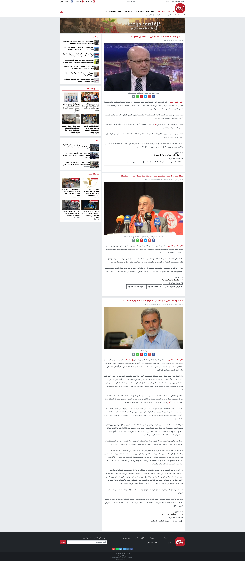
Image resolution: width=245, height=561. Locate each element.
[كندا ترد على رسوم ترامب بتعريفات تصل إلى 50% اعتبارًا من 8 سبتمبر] (96, 80)
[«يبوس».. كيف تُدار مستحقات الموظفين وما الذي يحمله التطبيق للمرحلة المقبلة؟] (90, 183)
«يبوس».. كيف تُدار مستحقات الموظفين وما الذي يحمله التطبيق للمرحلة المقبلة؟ (91, 192)
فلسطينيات (161, 11)
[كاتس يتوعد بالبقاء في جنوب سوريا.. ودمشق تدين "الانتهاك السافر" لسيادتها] (96, 68)
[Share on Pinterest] (141, 96)
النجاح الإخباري (180, 8)
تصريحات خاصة (93, 174)
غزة (127, 161)
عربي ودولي (128, 11)
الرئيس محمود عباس (173, 286)
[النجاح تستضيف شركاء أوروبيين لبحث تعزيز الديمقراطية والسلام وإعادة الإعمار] (90, 119)
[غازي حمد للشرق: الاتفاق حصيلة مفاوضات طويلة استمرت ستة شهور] (71, 205)
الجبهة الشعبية (154, 286)
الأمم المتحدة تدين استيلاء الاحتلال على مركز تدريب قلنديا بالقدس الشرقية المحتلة (79, 49)
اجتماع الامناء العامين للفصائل (155, 161)
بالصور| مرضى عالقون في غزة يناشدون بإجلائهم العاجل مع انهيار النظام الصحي (76, 163)
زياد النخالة (177, 521)
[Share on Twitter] (145, 96)
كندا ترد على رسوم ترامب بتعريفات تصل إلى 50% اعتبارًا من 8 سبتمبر (79, 80)
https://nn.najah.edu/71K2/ (172, 155)
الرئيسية (183, 15)
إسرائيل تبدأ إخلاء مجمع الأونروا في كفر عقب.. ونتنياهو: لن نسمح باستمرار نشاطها (78, 42)
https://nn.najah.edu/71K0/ (172, 280)
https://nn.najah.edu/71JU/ (172, 514)
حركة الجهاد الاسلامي (160, 521)
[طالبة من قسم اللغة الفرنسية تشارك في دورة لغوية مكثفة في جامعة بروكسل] (90, 97)
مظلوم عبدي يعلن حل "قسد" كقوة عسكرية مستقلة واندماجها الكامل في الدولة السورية (78, 61)
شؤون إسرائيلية (139, 11)
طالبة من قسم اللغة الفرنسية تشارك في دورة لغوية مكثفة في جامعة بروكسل (90, 107)
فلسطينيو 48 (150, 11)
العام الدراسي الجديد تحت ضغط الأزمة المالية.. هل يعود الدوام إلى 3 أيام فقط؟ (71, 192)
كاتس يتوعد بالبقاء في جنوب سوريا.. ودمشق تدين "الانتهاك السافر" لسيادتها (79, 68)
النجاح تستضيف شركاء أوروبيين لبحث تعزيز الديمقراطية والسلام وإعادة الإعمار (91, 129)
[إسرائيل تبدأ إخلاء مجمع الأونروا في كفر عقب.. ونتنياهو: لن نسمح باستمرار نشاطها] (96, 42)
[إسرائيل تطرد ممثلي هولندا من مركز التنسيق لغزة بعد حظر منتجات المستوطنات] (96, 55)
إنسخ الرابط (155, 155)
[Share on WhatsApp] (137, 96)
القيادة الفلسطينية (136, 286)
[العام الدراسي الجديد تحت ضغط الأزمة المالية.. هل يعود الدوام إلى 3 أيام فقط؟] (71, 183)
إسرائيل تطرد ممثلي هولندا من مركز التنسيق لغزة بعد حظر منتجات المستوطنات (78, 55)
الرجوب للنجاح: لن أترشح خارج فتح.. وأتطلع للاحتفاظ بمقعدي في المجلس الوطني (90, 214)
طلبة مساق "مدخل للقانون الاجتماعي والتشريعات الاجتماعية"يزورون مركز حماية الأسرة (71, 129)
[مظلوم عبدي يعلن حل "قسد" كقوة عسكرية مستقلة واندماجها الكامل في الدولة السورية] (96, 61)
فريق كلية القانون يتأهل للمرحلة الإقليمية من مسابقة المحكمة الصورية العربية (71, 107)
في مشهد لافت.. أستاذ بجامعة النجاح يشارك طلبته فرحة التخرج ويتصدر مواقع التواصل (76, 155)
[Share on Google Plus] (149, 96)
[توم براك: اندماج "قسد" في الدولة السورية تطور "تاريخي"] (96, 74)
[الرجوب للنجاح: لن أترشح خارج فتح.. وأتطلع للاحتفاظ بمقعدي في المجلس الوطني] (90, 205)
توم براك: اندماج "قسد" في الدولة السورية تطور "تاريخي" (79, 74)
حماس (136, 161)
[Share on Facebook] (153, 96)
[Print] (133, 96)
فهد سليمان (176, 161)
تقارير (119, 11)
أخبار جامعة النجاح (110, 11)
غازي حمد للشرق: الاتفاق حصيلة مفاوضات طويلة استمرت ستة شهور (71, 213)
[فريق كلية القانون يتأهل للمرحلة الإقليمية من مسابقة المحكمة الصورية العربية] (71, 97)
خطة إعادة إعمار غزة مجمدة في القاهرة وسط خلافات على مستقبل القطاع (76, 146)
